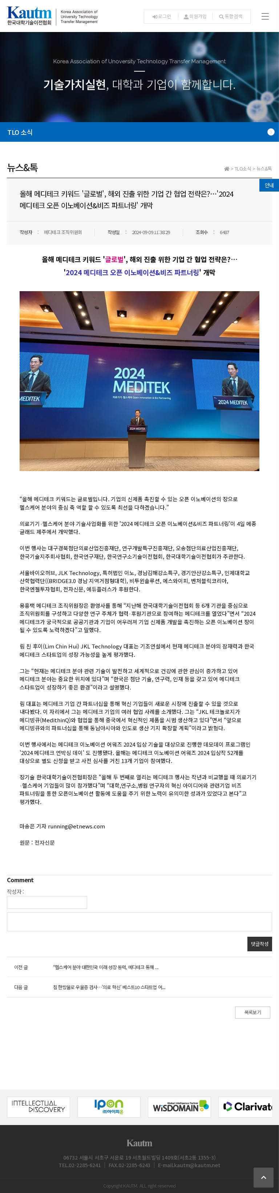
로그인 (164, 16)
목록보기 (252, 1012)
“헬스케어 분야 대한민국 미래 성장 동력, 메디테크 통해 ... (105, 967)
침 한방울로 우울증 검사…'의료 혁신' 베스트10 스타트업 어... (109, 987)
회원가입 (197, 16)
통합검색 (233, 16)
